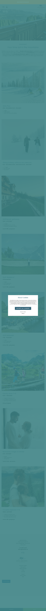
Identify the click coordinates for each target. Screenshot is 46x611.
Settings (23, 313)
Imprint (24, 304)
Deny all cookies (23, 311)
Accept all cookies (23, 308)
